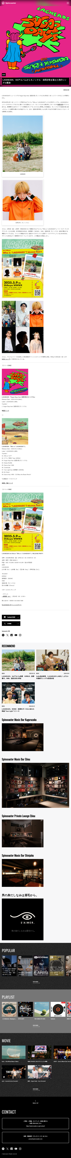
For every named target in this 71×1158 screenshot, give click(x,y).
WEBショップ (6, 359)
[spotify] (3, 636)
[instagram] (20, 636)
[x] (7, 636)
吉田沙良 (60, 104)
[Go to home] (9, 3)
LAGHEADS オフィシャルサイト (12, 605)
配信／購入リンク (8, 483)
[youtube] (15, 636)
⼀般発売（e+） (6, 596)
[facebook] (11, 636)
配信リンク (6, 410)
